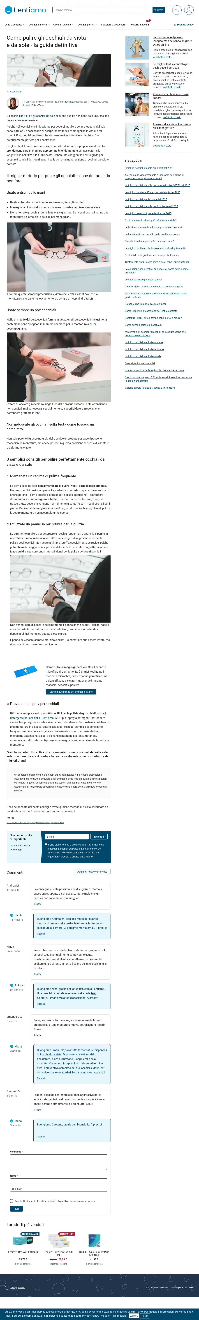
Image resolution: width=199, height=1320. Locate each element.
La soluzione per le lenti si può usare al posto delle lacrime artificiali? (157, 270)
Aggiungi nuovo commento (92, 871)
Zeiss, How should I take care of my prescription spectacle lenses (28, 823)
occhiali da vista (20, 116)
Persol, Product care (57, 823)
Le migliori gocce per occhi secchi (143, 279)
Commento (16, 1151)
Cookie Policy (135, 1311)
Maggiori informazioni (114, 1315)
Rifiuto (145, 1315)
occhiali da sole (45, 116)
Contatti (21, 1287)
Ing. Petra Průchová (63, 101)
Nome (14, 1175)
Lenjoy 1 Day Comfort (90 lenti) (58, 1253)
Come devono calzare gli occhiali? (143, 325)
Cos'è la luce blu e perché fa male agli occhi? (149, 241)
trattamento (30, 1201)
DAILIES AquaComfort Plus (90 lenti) (94, 1253)
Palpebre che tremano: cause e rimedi (145, 304)
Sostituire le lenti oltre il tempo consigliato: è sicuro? (153, 318)
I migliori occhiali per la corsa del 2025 (146, 199)
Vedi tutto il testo (162, 57)
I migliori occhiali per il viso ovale (143, 356)
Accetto (134, 1315)
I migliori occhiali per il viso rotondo (144, 349)
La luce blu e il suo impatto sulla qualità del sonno (152, 234)
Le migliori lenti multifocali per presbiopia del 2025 (152, 192)
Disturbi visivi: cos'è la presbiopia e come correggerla (154, 286)
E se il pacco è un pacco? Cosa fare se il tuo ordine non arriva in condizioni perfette (158, 379)
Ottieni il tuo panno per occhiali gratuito (71, 691)
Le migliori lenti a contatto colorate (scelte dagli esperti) (155, 248)
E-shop (14, 1287)
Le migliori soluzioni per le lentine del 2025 (148, 213)
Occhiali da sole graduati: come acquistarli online (152, 255)
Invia (16, 1208)
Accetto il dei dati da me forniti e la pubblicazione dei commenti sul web (54, 1201)
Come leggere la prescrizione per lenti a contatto (151, 311)
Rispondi (38, 903)
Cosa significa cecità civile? (140, 363)
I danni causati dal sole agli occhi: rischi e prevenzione (154, 370)
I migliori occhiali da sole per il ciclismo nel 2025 (151, 206)
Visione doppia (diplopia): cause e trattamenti (150, 387)
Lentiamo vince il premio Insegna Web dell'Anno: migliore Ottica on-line (172, 40)
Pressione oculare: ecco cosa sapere (171, 96)
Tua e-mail (16, 1188)
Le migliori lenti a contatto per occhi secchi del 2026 (171, 65)
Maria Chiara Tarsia (34, 105)
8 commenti (15, 91)
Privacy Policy (90, 1315)
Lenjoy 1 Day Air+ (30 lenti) (23, 1252)
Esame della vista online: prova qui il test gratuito (172, 126)
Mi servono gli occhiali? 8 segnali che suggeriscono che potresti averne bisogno (155, 333)
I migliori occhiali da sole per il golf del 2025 (149, 168)
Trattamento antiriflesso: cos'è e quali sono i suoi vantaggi (157, 262)
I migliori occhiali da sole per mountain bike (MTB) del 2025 (157, 185)
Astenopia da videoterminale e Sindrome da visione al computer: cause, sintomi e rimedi (154, 176)
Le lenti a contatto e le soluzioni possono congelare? (153, 227)
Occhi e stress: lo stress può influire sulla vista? (151, 220)
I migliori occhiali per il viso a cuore (144, 342)
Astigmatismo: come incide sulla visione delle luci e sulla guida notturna (156, 295)
